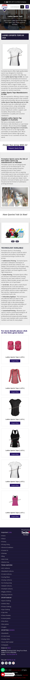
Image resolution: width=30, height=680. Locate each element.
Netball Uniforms (7, 586)
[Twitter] (6, 663)
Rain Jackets (5, 624)
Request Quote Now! (15, 148)
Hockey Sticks (6, 639)
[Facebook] (2, 663)
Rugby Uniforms (6, 591)
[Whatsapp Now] (3, 670)
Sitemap (4, 553)
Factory (4, 541)
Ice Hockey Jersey (7, 583)
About (3, 538)
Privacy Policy (6, 544)
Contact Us (5, 550)
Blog (3, 556)
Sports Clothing (6, 600)
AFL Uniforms (6, 568)
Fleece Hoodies (6, 615)
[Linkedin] (9, 663)
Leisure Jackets (6, 618)
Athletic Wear (6, 603)
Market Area (5, 562)
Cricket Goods (6, 636)
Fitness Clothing (6, 606)
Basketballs (5, 633)
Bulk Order (5, 559)
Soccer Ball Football (7, 642)
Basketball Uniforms (8, 571)
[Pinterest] (13, 663)
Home (3, 535)
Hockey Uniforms (7, 580)
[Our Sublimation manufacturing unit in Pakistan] (15, 233)
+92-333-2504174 (11, 654)
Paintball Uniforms (7, 589)
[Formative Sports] (4, 8)
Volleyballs (5, 645)
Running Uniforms (7, 594)
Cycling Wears (6, 577)
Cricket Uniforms (7, 574)
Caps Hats (5, 612)
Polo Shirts (5, 621)
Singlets (4, 627)
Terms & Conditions (7, 547)
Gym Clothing (6, 609)
